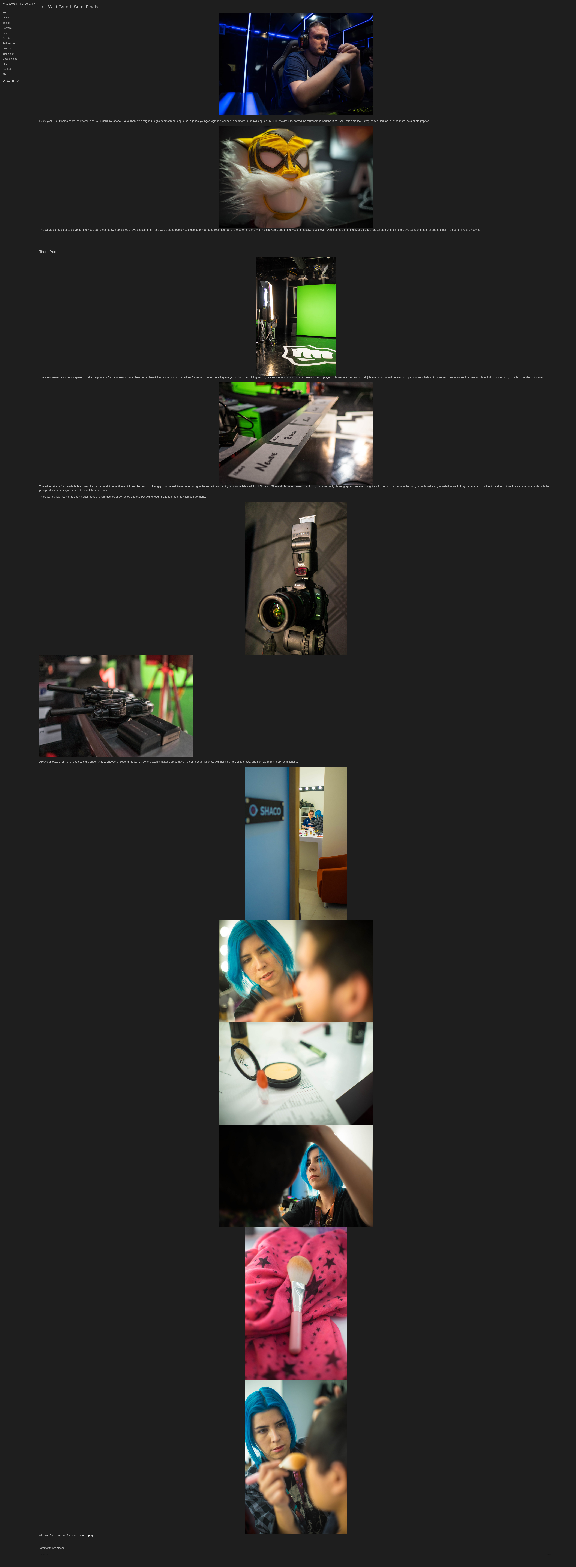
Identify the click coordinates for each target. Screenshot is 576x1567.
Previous (45, 1554)
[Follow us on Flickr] (13, 81)
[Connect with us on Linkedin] (8, 81)
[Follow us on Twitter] (4, 81)
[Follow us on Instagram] (18, 81)
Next (549, 1554)
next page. (88, 1535)
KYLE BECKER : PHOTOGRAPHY (19, 4)
